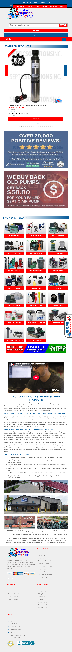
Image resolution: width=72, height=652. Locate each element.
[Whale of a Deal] (36, 189)
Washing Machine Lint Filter (36, 323)
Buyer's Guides (42, 569)
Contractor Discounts (43, 563)
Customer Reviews (43, 555)
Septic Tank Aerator (36, 253)
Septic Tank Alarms (14, 288)
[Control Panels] (58, 263)
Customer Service (26, 2)
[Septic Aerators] (36, 228)
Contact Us (41, 558)
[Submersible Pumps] (14, 263)
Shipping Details (42, 577)
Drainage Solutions (36, 340)
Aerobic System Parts (58, 236)
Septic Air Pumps (14, 236)
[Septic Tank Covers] (14, 298)
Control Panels (58, 271)
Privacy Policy (41, 594)
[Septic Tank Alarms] (14, 280)
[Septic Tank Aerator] (36, 245)
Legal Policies (41, 599)
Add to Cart (35, 117)
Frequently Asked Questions (45, 566)
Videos (48, 2)
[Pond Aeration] (58, 280)
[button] (17, 127)
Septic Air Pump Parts (14, 253)
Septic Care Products (14, 323)
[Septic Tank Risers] (58, 245)
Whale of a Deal (12, 591)
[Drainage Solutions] (36, 332)
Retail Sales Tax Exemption (45, 575)
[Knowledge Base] (36, 149)
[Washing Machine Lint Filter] (36, 315)
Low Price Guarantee (13, 599)
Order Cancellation (43, 605)
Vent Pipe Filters (58, 305)
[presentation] (6, 70)
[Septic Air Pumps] (14, 228)
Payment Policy (42, 591)
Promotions (42, 2)
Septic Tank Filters (36, 305)
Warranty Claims (42, 607)
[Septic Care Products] (14, 315)
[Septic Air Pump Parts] (14, 245)
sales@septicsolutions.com (18, 629)
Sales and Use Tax (42, 602)
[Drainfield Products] (58, 315)
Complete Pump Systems (36, 271)
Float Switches (36, 288)
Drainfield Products (58, 323)
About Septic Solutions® (44, 561)
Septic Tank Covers (14, 305)
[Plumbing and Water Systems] (14, 332)
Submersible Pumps (14, 271)
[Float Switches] (36, 280)
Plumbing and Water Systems (14, 340)
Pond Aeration (58, 288)
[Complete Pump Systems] (36, 263)
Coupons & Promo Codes (14, 594)
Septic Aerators (36, 236)
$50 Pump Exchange (13, 597)
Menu (8, 39)
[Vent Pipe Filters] (58, 298)
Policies (35, 2)
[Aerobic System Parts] (58, 228)
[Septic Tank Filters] (36, 298)
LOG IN (37, 35)
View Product (35, 121)
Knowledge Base (42, 572)
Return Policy (41, 597)
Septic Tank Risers (57, 253)
